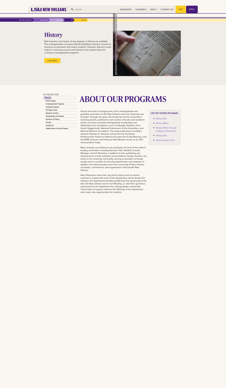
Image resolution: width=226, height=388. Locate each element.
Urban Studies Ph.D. (165, 140)
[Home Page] (48, 9)
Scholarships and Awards (55, 116)
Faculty (48, 122)
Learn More (52, 60)
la (72, 20)
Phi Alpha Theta (51, 110)
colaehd (59, 20)
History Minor (162, 123)
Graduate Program (52, 107)
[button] (125, 9)
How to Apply (51, 100)
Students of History (53, 119)
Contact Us (50, 125)
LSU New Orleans (25, 20)
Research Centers (52, 113)
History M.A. (161, 135)
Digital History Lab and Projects (57, 128)
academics (44, 20)
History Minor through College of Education (166, 129)
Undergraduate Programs (55, 104)
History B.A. (161, 118)
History (47, 97)
